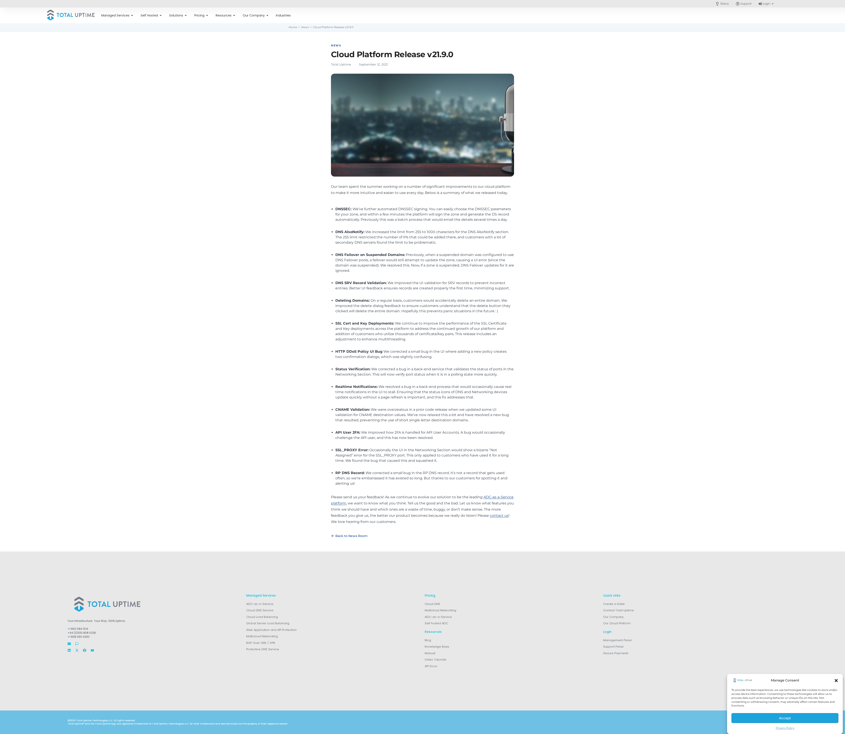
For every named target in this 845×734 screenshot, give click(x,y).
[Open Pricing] (207, 15)
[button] (836, 680)
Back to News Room (351, 536)
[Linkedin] (69, 650)
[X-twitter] (77, 650)
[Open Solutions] (185, 15)
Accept (785, 718)
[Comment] (77, 643)
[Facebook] (84, 650)
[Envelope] (69, 643)
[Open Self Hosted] (160, 15)
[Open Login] (772, 4)
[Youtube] (92, 650)
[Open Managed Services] (132, 15)
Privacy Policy (785, 728)
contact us (499, 515)
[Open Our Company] (267, 15)
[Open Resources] (234, 15)
